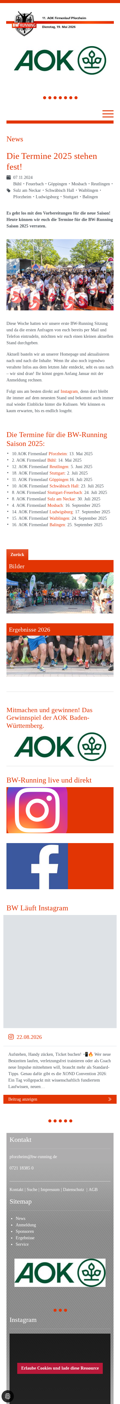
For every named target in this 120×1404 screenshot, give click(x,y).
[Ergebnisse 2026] (60, 650)
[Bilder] (60, 586)
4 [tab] (60, 98)
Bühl (51, 460)
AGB (93, 1189)
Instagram (69, 391)
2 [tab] (50, 98)
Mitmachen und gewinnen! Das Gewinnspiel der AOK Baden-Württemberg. (49, 718)
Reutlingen (59, 466)
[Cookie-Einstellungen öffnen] (8, 1396)
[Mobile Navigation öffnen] (108, 113)
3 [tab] (55, 98)
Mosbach (55, 505)
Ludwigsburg (61, 512)
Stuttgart (57, 473)
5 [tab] (66, 98)
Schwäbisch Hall (64, 486)
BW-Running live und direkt (49, 780)
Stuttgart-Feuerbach (64, 492)
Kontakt (16, 1189)
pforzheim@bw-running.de (33, 1156)
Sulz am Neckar (61, 499)
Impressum (51, 1189)
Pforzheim (58, 454)
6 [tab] (71, 98)
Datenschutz (74, 1189)
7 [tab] (76, 98)
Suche (32, 1189)
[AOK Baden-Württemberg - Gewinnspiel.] (60, 746)
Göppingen (58, 479)
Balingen (57, 525)
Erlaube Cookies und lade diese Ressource (60, 1368)
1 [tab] (45, 98)
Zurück (17, 554)
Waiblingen (59, 518)
